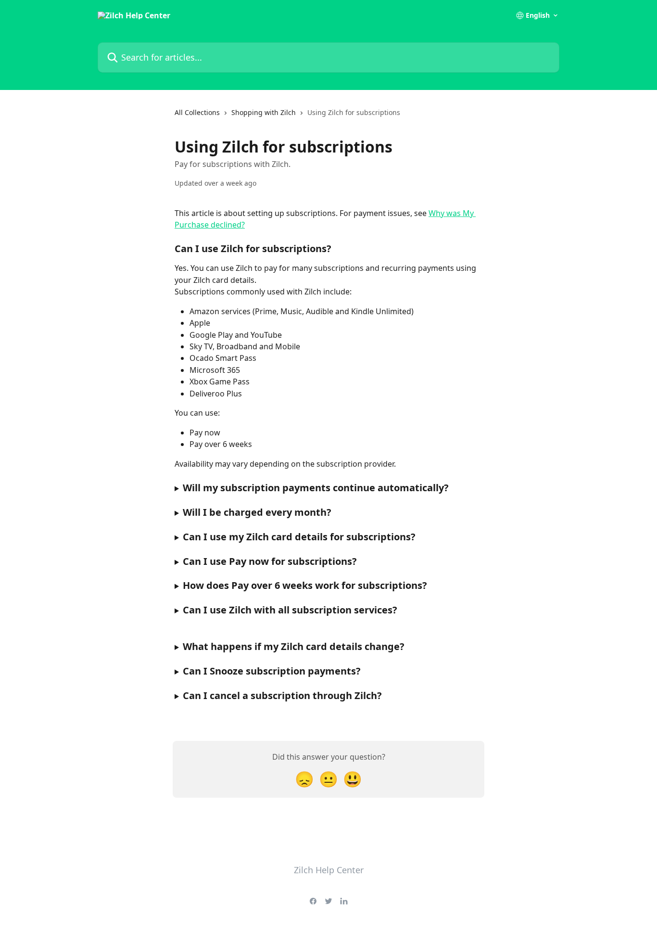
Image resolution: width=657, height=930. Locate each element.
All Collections (197, 112)
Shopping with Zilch (263, 112)
